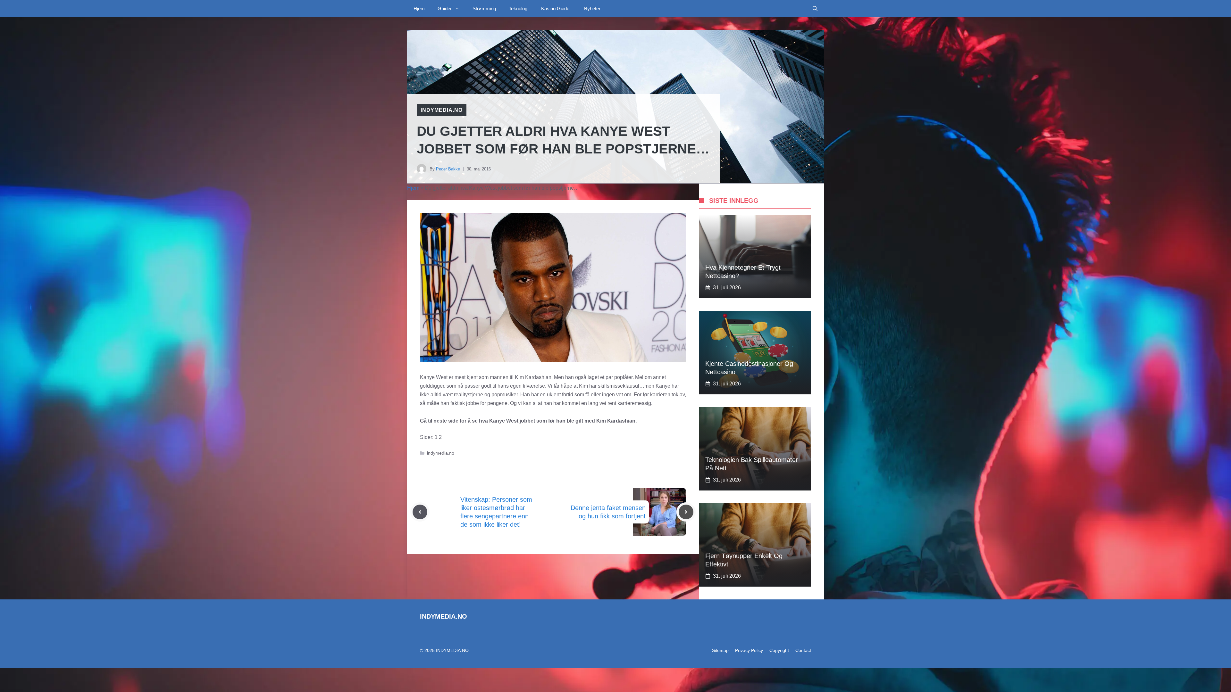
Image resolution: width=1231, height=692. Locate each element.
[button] (815, 8)
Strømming (484, 8)
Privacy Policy (749, 650)
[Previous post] (420, 512)
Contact (803, 650)
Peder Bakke (448, 169)
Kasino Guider (556, 8)
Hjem (419, 8)
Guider (445, 8)
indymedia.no (442, 110)
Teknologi (518, 8)
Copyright (779, 650)
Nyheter (592, 8)
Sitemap (720, 650)
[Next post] (686, 512)
